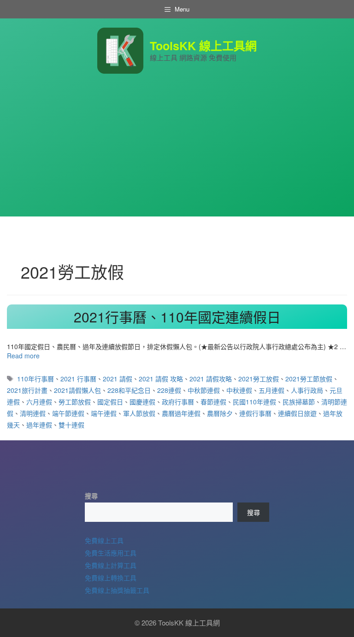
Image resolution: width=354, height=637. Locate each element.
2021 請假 (117, 378)
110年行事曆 (35, 378)
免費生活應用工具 (110, 552)
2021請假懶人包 (77, 390)
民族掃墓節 (299, 401)
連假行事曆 (255, 413)
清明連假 (33, 413)
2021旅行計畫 (27, 390)
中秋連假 (239, 390)
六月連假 (39, 401)
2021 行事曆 (78, 378)
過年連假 (39, 424)
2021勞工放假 (258, 378)
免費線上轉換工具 (110, 577)
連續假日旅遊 (297, 413)
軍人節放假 (139, 413)
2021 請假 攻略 (161, 378)
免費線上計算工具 (110, 565)
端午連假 (104, 413)
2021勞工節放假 (308, 378)
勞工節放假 (75, 401)
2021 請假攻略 (210, 378)
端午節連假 (68, 413)
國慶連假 (142, 401)
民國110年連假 (254, 401)
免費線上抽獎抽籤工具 (117, 590)
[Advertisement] (177, 152)
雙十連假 (71, 424)
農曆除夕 (220, 413)
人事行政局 (307, 390)
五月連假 (271, 390)
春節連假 (213, 401)
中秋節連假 (204, 390)
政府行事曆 (178, 401)
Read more (23, 355)
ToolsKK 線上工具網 (203, 45)
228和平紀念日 (129, 390)
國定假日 (110, 401)
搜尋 (91, 495)
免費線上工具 (104, 540)
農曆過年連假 (181, 413)
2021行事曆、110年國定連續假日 (177, 317)
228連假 (169, 390)
